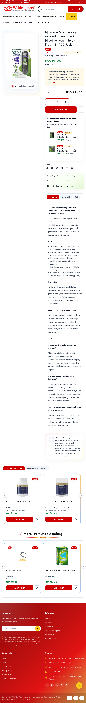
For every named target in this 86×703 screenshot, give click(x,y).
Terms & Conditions (9, 678)
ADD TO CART (61, 109)
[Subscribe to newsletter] (37, 628)
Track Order (6, 666)
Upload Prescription (52, 630)
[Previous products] (5, 495)
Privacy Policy (7, 670)
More (60, 16)
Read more (52, 82)
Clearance (71, 16)
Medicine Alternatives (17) (37, 468)
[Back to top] (79, 685)
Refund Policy (7, 674)
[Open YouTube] (72, 168)
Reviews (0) (66, 197)
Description (52, 197)
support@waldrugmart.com (53, 2)
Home (7, 22)
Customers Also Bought (14, 468)
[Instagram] (57, 685)
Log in (82, 2)
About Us (48, 622)
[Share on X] (62, 168)
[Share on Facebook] (47, 168)
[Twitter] (52, 685)
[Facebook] (47, 685)
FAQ (76, 197)
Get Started (49, 618)
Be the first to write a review (54, 53)
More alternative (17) (72, 53)
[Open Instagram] (67, 168)
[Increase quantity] (65, 102)
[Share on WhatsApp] (57, 168)
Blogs (4, 662)
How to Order (50, 638)
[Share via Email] (52, 168)
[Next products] (81, 495)
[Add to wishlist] (81, 109)
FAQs (4, 658)
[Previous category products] (3, 567)
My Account (49, 634)
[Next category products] (83, 567)
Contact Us (49, 626)
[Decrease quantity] (49, 102)
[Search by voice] (40, 9)
